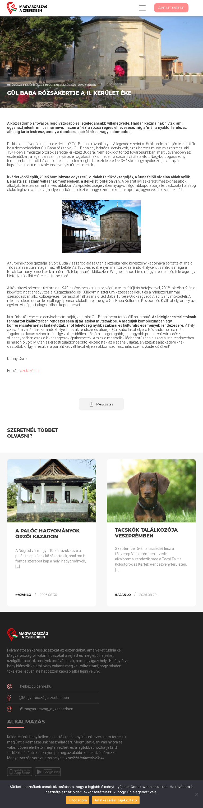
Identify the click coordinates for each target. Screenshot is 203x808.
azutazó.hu (29, 371)
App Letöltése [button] (171, 8)
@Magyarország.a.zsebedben (44, 698)
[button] (101, 404)
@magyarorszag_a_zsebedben (46, 709)
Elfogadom (78, 800)
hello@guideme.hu (35, 686)
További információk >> (84, 758)
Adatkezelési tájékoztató (116, 800)
